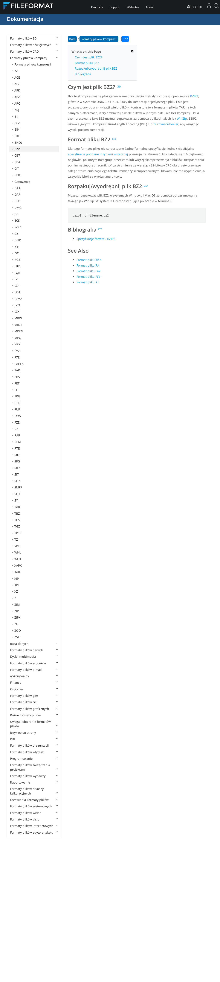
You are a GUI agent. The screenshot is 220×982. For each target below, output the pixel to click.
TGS (17, 520)
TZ (16, 539)
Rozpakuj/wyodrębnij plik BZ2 (96, 68)
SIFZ (17, 468)
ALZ (17, 84)
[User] (209, 7)
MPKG (18, 331)
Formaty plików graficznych (29, 709)
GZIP (17, 240)
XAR (17, 572)
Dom (72, 39)
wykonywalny (19, 676)
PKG (17, 396)
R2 (16, 429)
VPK (17, 546)
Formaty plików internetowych (31, 826)
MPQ (17, 338)
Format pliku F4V (88, 271)
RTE (17, 448)
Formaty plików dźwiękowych (31, 45)
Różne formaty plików (25, 715)
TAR (17, 507)
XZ (16, 591)
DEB (17, 201)
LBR (17, 266)
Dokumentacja (25, 18)
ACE (17, 77)
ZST (17, 637)
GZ (16, 234)
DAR (17, 194)
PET (17, 383)
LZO (17, 305)
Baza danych (19, 644)
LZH (17, 292)
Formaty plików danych (26, 650)
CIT (16, 168)
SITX (17, 481)
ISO (16, 253)
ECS (17, 220)
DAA (17, 188)
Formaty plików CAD (24, 51)
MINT (18, 325)
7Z (16, 71)
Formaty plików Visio (24, 819)
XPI (16, 585)
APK (17, 90)
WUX (17, 559)
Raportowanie (20, 782)
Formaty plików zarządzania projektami (30, 767)
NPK (17, 344)
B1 (16, 116)
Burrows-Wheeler (166, 124)
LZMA (18, 299)
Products (97, 7)
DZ (16, 214)
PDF (12, 739)
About (150, 7)
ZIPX (17, 617)
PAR (17, 370)
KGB (17, 260)
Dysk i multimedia (23, 656)
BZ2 (17, 149)
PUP (17, 409)
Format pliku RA (87, 265)
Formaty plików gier (24, 696)
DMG (17, 208)
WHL (17, 552)
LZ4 (16, 286)
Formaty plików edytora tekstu (31, 832)
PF (16, 390)
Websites (133, 7)
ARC (17, 103)
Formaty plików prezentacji (29, 745)
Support (115, 7)
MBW (18, 318)
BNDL (18, 142)
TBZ (17, 513)
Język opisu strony (23, 732)
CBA (17, 162)
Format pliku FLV (88, 276)
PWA (17, 416)
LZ (16, 279)
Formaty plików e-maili (26, 670)
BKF (17, 136)
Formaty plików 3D (23, 38)
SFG (17, 461)
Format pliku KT (87, 282)
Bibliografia (83, 74)
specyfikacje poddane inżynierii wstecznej (98, 154)
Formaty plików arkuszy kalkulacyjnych (27, 791)
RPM (17, 442)
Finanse (15, 682)
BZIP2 (194, 96)
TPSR (17, 533)
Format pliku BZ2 (87, 63)
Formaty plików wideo (25, 813)
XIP (16, 578)
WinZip (182, 118)
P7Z (17, 357)
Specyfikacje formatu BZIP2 (95, 239)
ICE (16, 247)
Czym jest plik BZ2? (88, 57)
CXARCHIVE (22, 182)
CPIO (17, 175)
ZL (16, 624)
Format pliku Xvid (88, 260)
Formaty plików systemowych (31, 806)
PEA (17, 377)
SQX (17, 494)
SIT (16, 474)
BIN (17, 129)
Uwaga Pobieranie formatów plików (30, 724)
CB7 (17, 155)
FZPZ (17, 227)
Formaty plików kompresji (29, 58)
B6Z (17, 123)
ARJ (16, 110)
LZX (16, 312)
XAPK (18, 565)
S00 (17, 455)
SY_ (16, 500)
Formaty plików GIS (23, 702)
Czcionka (16, 689)
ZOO (17, 630)
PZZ (17, 422)
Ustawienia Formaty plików (29, 800)
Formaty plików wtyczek (27, 752)
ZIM (17, 604)
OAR (17, 351)
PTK (17, 403)
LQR (17, 273)
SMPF (18, 487)
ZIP (16, 611)
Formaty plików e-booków (28, 663)
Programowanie (21, 758)
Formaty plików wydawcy (28, 776)
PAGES (19, 364)
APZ (17, 97)
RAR (17, 435)
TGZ (17, 526)
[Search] (216, 7)
